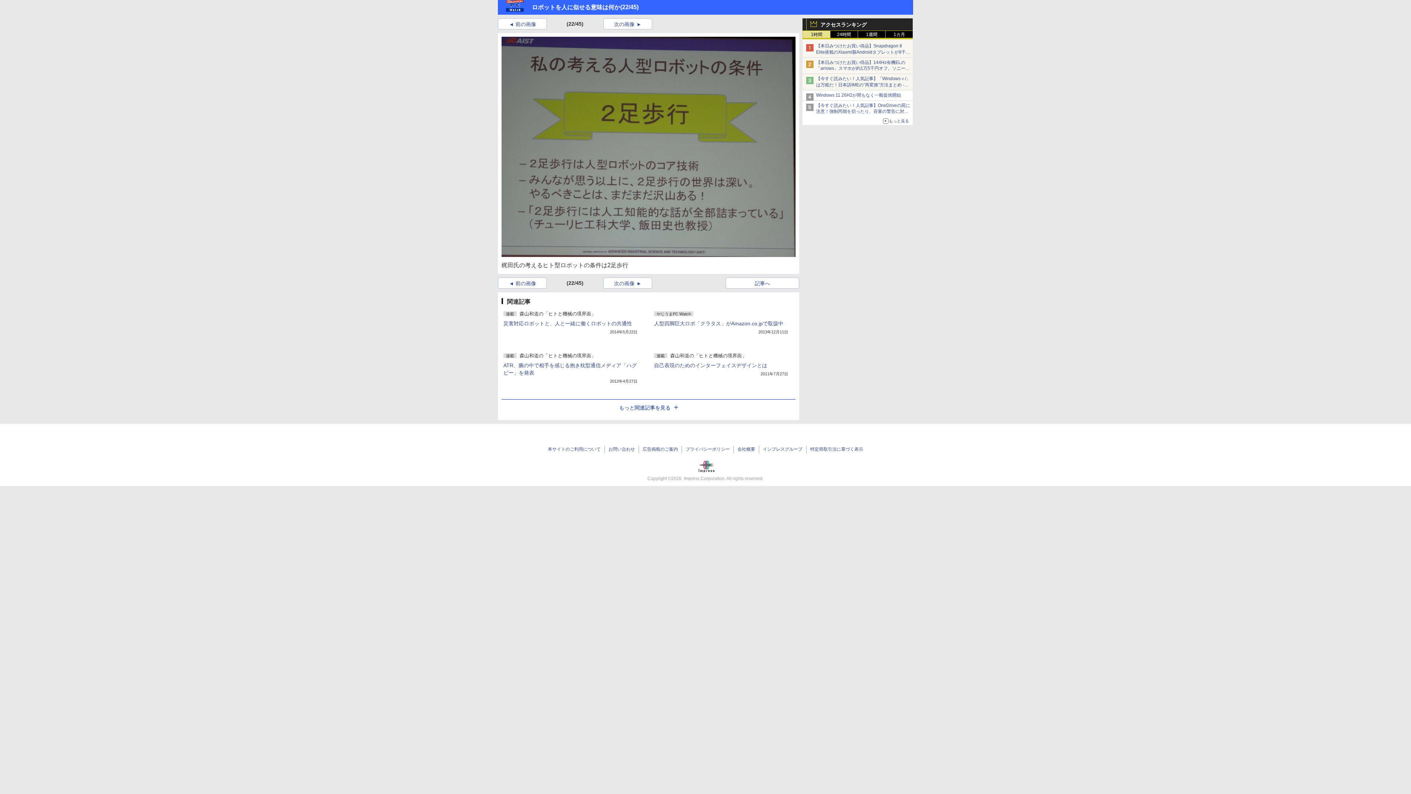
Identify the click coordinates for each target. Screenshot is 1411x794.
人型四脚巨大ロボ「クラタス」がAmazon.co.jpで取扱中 (718, 323)
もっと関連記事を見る (645, 408)
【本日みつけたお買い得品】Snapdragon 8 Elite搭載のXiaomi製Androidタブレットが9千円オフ (863, 52)
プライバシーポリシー (708, 449)
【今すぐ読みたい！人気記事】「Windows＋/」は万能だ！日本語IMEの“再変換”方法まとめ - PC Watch (863, 85)
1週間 (871, 34)
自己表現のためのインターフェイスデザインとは (710, 365)
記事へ (762, 283)
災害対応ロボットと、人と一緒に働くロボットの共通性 (567, 323)
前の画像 (526, 24)
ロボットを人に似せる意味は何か (576, 7)
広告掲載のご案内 (660, 449)
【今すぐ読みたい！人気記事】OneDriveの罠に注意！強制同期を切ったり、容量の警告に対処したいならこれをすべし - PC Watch (863, 112)
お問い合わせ (621, 449)
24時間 (844, 34)
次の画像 (624, 24)
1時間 (816, 34)
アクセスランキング (844, 25)
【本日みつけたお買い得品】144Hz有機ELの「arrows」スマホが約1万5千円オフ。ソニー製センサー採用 (863, 69)
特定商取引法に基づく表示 (836, 449)
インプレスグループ (783, 449)
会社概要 (746, 449)
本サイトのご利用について (574, 449)
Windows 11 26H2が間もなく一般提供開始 (858, 95)
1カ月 (899, 34)
